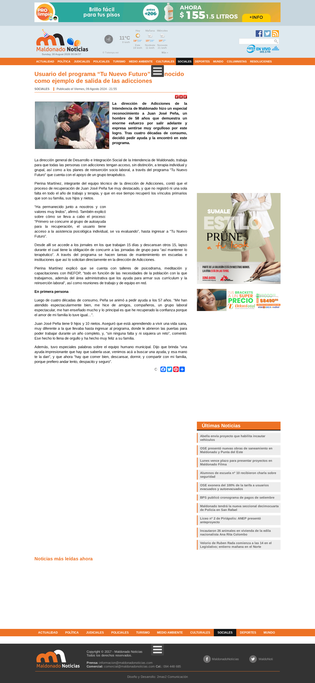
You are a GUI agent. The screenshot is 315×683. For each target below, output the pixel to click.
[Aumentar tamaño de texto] (177, 97)
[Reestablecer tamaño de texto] (181, 97)
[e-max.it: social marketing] (156, 369)
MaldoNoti (266, 659)
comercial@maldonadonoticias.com (129, 666)
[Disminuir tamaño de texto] (185, 97)
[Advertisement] (147, 216)
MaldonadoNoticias (225, 659)
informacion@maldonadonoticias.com (126, 663)
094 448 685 (172, 666)
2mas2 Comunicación (172, 677)
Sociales (41, 89)
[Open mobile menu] (157, 71)
